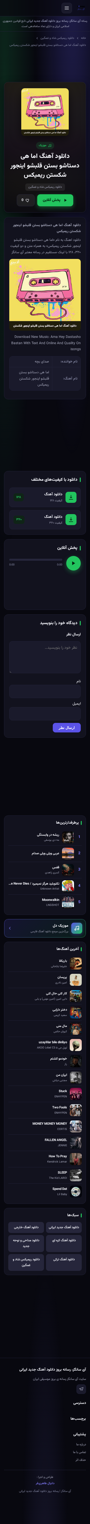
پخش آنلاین (51, 200)
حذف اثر (81, 1460)
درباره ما (81, 1444)
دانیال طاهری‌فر (45, 1483)
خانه (83, 38)
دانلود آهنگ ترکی (64, 1259)
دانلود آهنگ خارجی (26, 1227)
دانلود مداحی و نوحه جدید (26, 1243)
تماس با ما (79, 1452)
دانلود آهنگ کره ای (64, 1240)
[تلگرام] (81, 1389)
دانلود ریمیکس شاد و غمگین (57, 38)
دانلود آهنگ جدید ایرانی (64, 1227)
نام (78, 681)
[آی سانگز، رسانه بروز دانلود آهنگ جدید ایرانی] (81, 8)
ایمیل (76, 704)
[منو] (67, 8)
